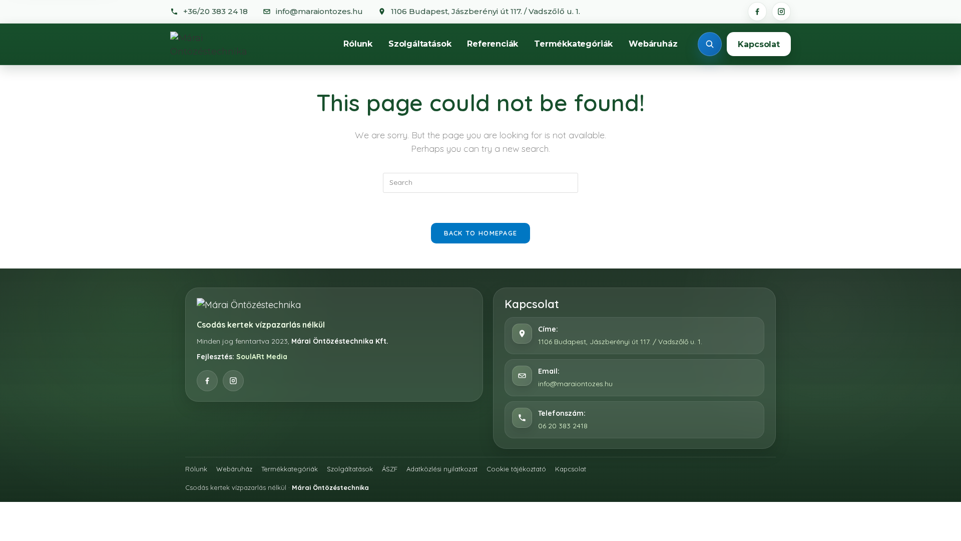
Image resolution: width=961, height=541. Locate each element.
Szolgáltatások (419, 44)
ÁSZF (389, 469)
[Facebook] (757, 11)
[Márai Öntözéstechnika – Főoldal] (219, 44)
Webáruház (653, 44)
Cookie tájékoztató (516, 469)
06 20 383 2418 (563, 425)
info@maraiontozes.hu (575, 383)
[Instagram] (781, 11)
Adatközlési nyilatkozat (441, 469)
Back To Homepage (481, 233)
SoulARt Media (261, 356)
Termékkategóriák (573, 44)
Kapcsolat (759, 44)
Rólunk (357, 44)
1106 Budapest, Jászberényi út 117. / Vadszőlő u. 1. (620, 341)
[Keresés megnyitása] (710, 44)
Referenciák (492, 44)
